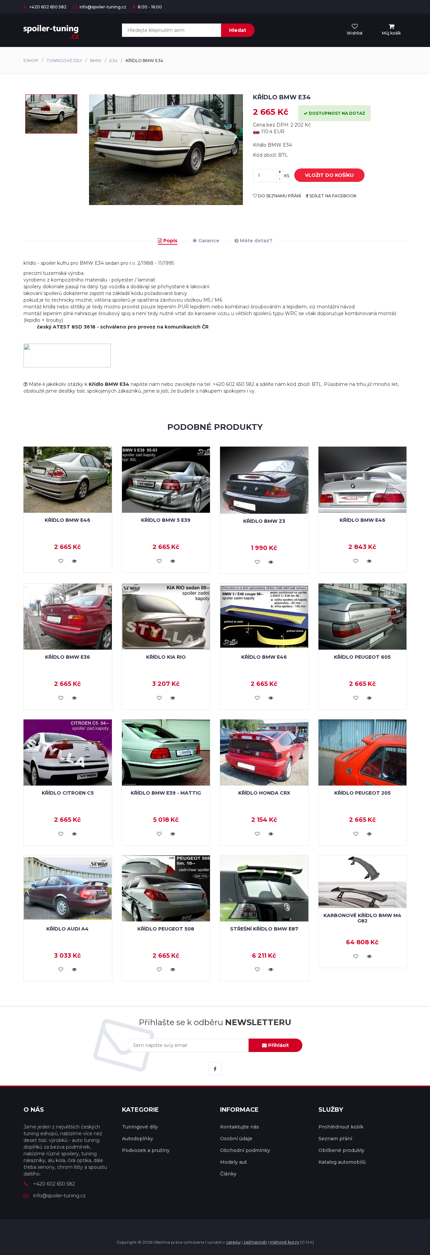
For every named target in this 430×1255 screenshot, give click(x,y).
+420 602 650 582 (47, 6)
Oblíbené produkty (341, 1150)
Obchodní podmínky (245, 1150)
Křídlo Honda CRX (264, 793)
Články (228, 1174)
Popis (169, 241)
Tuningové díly (64, 60)
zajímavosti (255, 1242)
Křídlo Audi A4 (67, 929)
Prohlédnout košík (340, 1127)
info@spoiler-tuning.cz (102, 6)
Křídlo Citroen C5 (68, 793)
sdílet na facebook (332, 195)
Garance (208, 241)
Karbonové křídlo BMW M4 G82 (362, 917)
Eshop (31, 60)
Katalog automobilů (342, 1162)
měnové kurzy (284, 1242)
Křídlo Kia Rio (166, 657)
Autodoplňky (137, 1139)
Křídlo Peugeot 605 (362, 657)
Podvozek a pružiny (146, 1150)
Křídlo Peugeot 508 (165, 929)
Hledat (237, 30)
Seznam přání (335, 1139)
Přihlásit (278, 1045)
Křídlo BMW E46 (67, 520)
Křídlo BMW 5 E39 (165, 520)
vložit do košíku (329, 175)
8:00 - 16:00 (149, 6)
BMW (95, 60)
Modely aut (233, 1162)
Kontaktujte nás (239, 1127)
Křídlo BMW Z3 (264, 521)
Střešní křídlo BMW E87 (264, 929)
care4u (233, 1242)
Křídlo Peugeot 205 (362, 793)
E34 (114, 60)
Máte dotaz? (255, 241)
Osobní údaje (236, 1139)
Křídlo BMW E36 (67, 657)
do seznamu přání (279, 195)
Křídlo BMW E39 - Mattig (166, 793)
